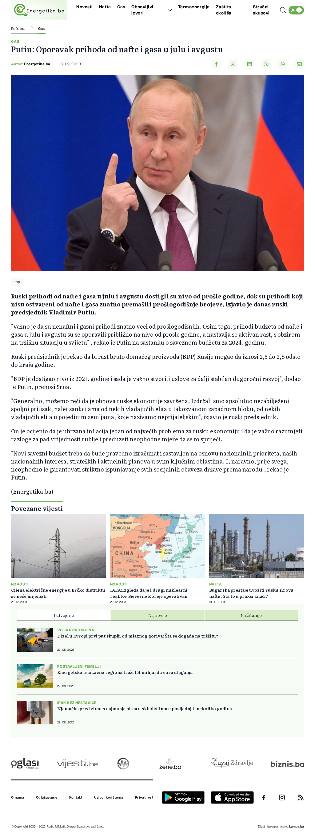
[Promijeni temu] (296, 10)
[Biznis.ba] (287, 764)
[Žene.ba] (170, 763)
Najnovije (157, 615)
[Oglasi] (25, 763)
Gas (121, 7)
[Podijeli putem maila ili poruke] (299, 64)
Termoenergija (194, 7)
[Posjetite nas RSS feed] (300, 797)
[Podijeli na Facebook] (216, 64)
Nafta (105, 7)
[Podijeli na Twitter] (232, 64)
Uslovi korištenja (108, 797)
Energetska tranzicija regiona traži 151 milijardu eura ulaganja (125, 672)
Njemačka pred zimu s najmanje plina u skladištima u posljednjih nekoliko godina (144, 708)
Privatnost (144, 797)
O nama (17, 797)
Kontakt (75, 797)
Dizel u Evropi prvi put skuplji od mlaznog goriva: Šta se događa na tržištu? (137, 636)
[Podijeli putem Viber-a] (266, 64)
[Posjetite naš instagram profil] (282, 797)
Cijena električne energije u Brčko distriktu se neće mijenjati (58, 593)
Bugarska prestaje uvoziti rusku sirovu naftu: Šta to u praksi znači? (251, 593)
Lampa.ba (296, 826)
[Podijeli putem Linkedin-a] (249, 64)
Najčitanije (251, 615)
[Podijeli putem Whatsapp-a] (282, 64)
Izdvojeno (64, 615)
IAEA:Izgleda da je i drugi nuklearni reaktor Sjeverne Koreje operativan (148, 593)
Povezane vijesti (37, 508)
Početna (18, 28)
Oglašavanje (47, 797)
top (17, 282)
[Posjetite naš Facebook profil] (264, 797)
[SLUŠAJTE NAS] (123, 764)
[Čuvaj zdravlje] (232, 763)
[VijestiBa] (77, 763)
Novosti (84, 7)
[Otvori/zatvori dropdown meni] (168, 10)
